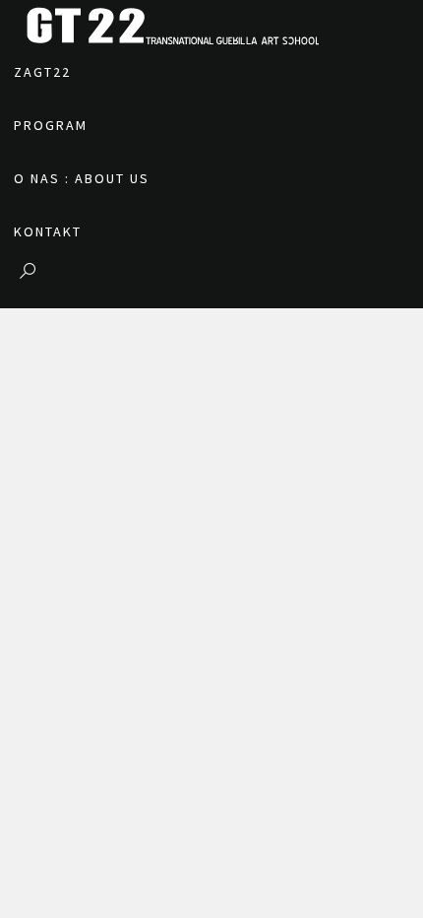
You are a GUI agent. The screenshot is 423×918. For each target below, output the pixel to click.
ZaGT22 (42, 72)
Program (51, 125)
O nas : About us (82, 178)
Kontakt (48, 231)
